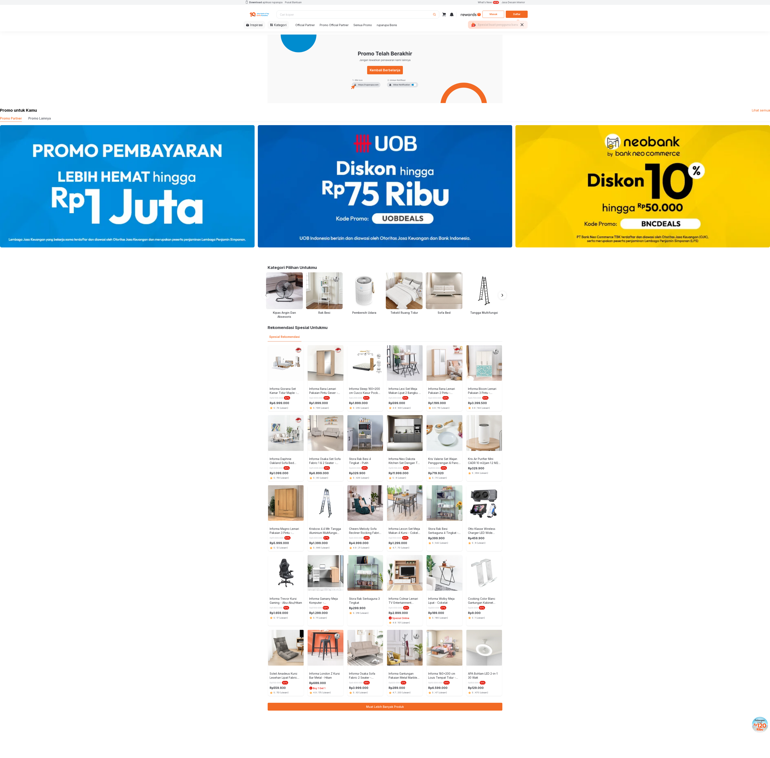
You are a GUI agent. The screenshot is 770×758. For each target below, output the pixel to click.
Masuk (493, 14)
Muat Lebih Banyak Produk (385, 706)
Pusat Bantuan (293, 2)
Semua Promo (362, 25)
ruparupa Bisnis (387, 25)
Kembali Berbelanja (385, 70)
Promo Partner (11, 118)
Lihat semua (761, 110)
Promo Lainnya (39, 118)
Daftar (516, 14)
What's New (488, 2)
